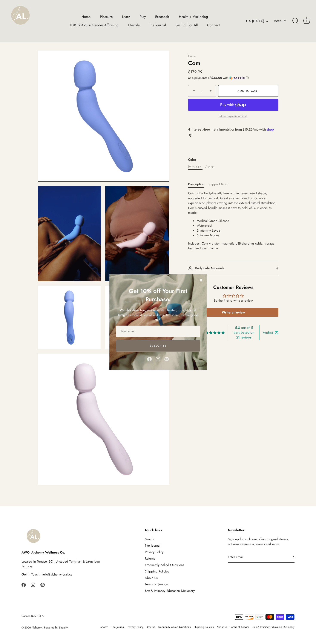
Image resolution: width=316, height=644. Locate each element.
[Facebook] (149, 359)
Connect (213, 25)
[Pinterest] (166, 359)
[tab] (198, 184)
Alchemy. (37, 627)
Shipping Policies (157, 571)
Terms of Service (156, 584)
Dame (192, 56)
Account (280, 21)
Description (196, 184)
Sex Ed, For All (186, 25)
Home (86, 16)
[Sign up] (292, 557)
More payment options (233, 116)
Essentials (162, 16)
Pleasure (106, 16)
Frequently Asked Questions (164, 565)
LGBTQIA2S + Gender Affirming (94, 25)
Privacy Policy (154, 552)
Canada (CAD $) (31, 616)
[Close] (201, 280)
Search (149, 539)
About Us (151, 577)
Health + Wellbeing (193, 16)
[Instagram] (158, 359)
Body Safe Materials (209, 268)
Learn (126, 16)
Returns (150, 558)
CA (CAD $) (255, 21)
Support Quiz (218, 184)
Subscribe (158, 346)
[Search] (295, 21)
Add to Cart (248, 91)
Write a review (233, 312)
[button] (233, 78)
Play (143, 16)
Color (192, 160)
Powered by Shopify (56, 627)
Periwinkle (194, 167)
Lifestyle (134, 25)
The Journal (157, 25)
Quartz (209, 167)
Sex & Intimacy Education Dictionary (170, 590)
